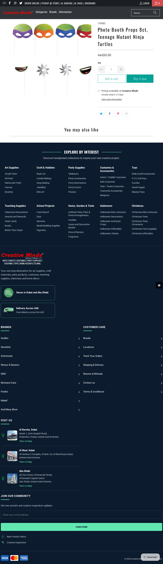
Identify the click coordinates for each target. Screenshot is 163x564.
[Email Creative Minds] (4, 3)
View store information (111, 99)
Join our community (15, 495)
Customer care (94, 327)
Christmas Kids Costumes (144, 212)
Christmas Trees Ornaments (140, 223)
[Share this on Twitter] (101, 113)
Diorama (41, 221)
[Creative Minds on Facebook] (9, 3)
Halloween (106, 205)
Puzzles (135, 183)
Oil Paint (9, 178)
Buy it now (140, 78)
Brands (6, 327)
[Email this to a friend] (126, 113)
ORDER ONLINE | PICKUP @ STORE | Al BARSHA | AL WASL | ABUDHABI (60, 3)
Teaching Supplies (15, 205)
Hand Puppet (138, 187)
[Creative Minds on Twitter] (20, 3)
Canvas (8, 187)
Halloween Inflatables (110, 229)
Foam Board (43, 212)
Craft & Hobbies (46, 167)
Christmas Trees (140, 216)
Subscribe (82, 527)
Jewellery (41, 187)
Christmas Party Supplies (144, 229)
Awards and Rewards (15, 216)
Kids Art (40, 192)
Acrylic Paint (11, 174)
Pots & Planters (76, 232)
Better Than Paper (14, 230)
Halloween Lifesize (109, 233)
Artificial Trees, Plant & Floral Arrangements (79, 214)
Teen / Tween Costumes (112, 186)
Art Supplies (12, 167)
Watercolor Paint (13, 183)
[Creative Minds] (18, 12)
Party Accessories (77, 178)
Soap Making (43, 183)
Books (8, 225)
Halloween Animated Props (110, 223)
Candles (72, 220)
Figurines (41, 230)
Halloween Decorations (111, 216)
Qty (99, 63)
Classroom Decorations (16, 212)
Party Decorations (77, 183)
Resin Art (41, 174)
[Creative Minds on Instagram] (15, 3)
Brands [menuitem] (53, 12)
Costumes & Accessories (107, 169)
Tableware (73, 174)
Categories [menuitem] (41, 12)
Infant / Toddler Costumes (113, 177)
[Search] (155, 12)
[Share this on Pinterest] (118, 113)
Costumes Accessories (111, 191)
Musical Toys (138, 192)
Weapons (104, 195)
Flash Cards (11, 221)
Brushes (9, 192)
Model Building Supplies (48, 225)
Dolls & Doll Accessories (143, 174)
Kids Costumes (107, 181)
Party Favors (74, 187)
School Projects (45, 205)
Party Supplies (76, 167)
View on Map (25, 441)
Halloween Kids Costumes (113, 212)
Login (146, 3)
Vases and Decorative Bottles (79, 226)
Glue (39, 216)
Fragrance (73, 236)
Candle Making (44, 178)
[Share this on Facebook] (109, 113)
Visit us (6, 420)
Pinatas (72, 192)
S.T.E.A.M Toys (139, 178)
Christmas (137, 205)
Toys (134, 167)
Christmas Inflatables (142, 233)
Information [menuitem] (65, 12)
